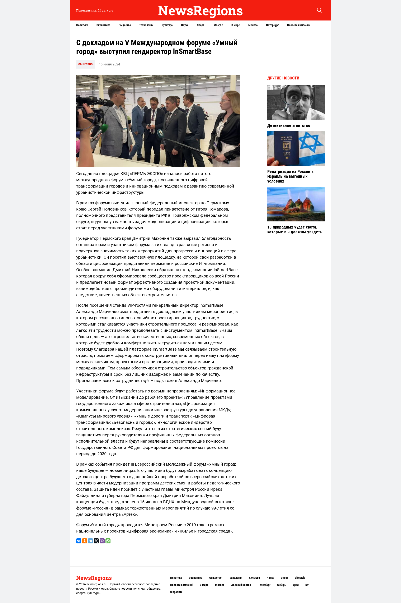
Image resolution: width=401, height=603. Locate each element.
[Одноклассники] (84, 540)
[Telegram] (90, 540)
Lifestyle (218, 25)
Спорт (200, 25)
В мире (235, 25)
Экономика (103, 25)
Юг (307, 584)
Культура (167, 25)
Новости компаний (298, 25)
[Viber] (102, 540)
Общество (125, 25)
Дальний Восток (241, 584)
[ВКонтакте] (78, 540)
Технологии (146, 25)
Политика (82, 25)
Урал (296, 584)
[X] (96, 540)
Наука (185, 25)
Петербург (272, 25)
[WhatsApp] (107, 540)
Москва (253, 25)
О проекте (176, 592)
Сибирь (281, 584)
